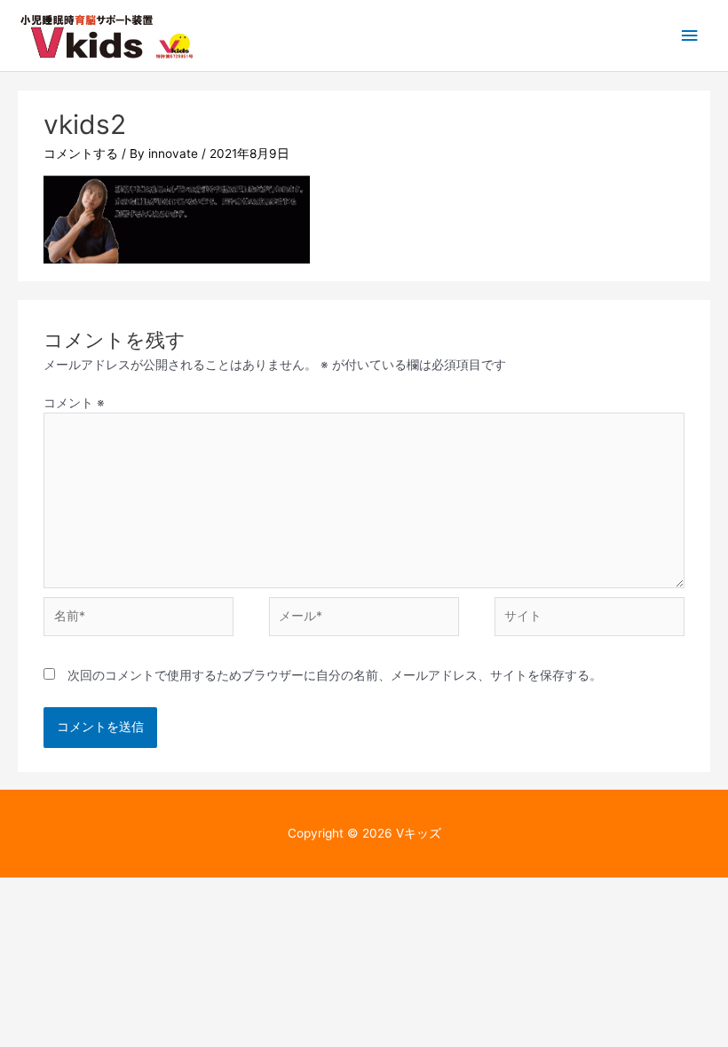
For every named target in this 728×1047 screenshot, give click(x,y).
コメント (74, 403)
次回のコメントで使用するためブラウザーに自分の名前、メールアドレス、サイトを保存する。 (334, 675)
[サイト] (589, 620)
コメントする (81, 153)
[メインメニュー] (689, 36)
